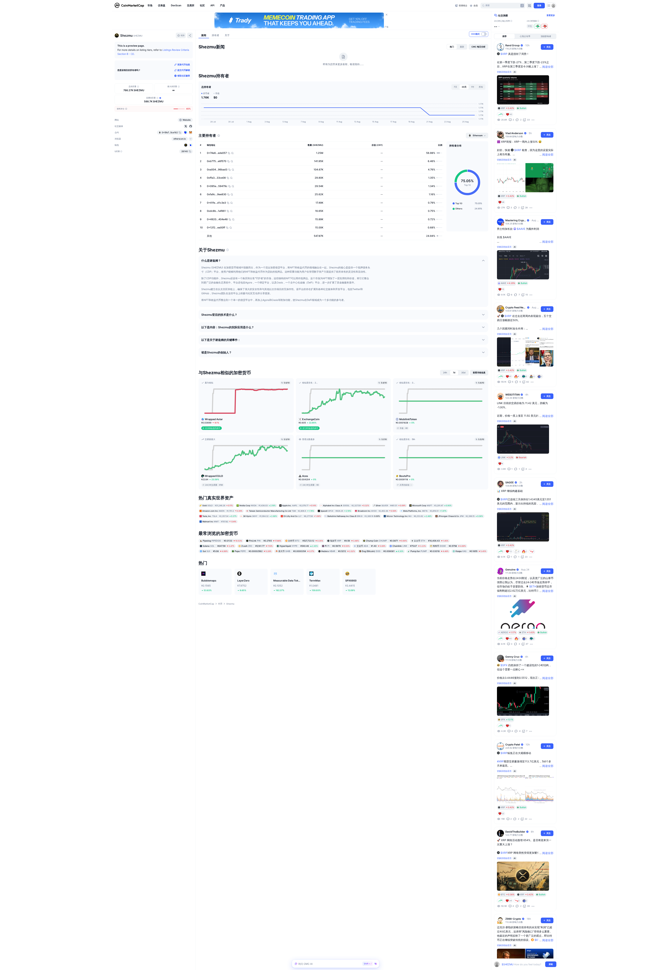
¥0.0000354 (296, 551)
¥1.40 (371, 546)
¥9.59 (344, 540)
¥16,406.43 (431, 540)
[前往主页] (129, 5)
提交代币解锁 (183, 70)
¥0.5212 (338, 551)
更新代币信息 (183, 64)
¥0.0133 (222, 540)
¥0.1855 (471, 551)
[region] (300, 5)
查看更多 (551, 15)
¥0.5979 (337, 546)
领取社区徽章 (183, 75)
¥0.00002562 (253, 551)
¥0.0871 (386, 540)
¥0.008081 (382, 551)
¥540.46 (299, 546)
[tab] (452, 46)
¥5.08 (215, 551)
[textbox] (523, 964)
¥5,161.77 (257, 546)
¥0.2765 (265, 540)
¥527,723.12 (305, 540)
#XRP (500, 761)
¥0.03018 (429, 551)
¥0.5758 (449, 546)
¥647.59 (218, 546)
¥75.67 (409, 546)
